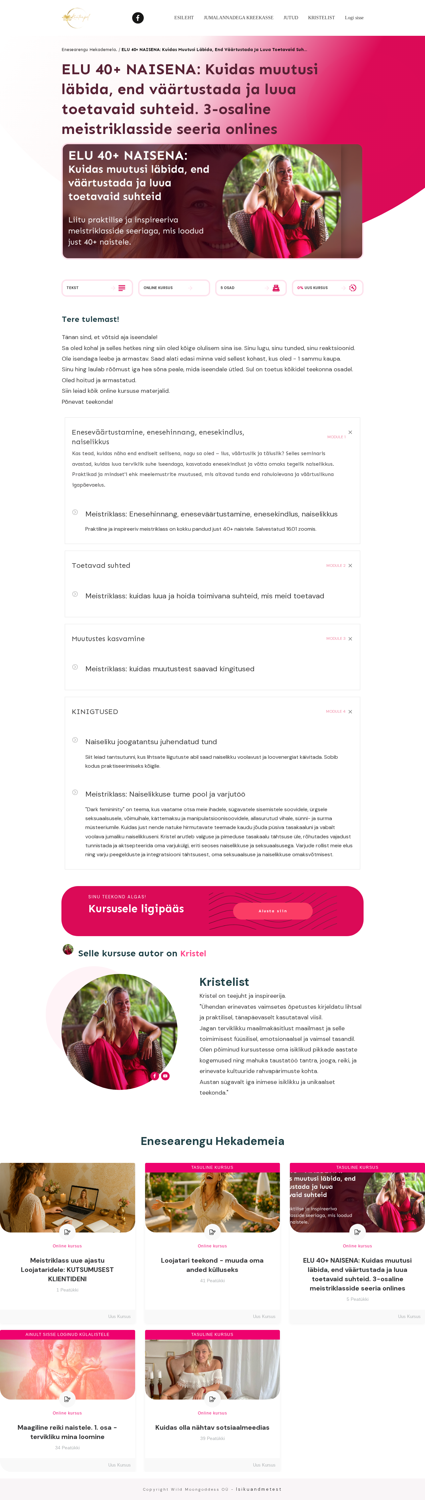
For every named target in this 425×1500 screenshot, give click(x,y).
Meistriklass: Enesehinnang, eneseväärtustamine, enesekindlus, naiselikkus (211, 514)
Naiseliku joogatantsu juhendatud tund (151, 742)
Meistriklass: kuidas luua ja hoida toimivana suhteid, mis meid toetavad (204, 596)
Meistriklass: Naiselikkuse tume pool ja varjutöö (165, 794)
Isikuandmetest (259, 1489)
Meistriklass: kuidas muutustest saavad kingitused (170, 669)
